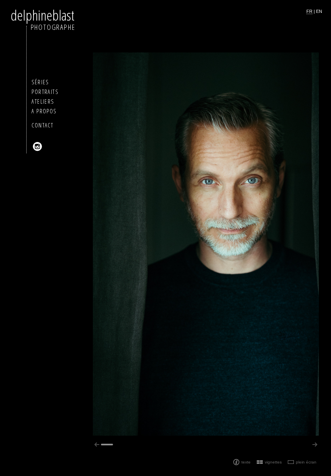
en (319, 11)
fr (309, 11)
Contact (42, 125)
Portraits (44, 92)
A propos (43, 111)
